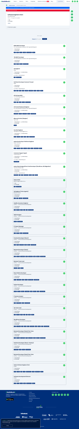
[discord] (65, 395)
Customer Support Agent (20, 153)
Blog (52, 1)
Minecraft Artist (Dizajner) (21, 118)
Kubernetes (36, 148)
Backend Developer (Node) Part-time (24, 331)
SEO (42, 326)
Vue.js (38, 90)
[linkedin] (72, 17)
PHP (14, 90)
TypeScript (31, 90)
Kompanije (33, 1)
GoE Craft (16, 120)
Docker (18, 371)
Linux (15, 136)
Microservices (28, 371)
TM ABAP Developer (19, 57)
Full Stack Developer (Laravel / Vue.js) (23, 82)
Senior (34, 52)
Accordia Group (11, 16)
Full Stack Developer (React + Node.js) (24, 343)
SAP (14, 52)
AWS (15, 102)
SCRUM (18, 233)
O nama (30, 392)
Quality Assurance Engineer (21, 203)
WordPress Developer (19, 319)
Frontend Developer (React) (21, 238)
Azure (18, 383)
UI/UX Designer (17, 214)
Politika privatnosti (32, 396)
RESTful (34, 291)
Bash (22, 136)
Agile (21, 233)
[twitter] (72, 14)
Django (22, 291)
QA (14, 77)
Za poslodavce (60, 1)
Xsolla (15, 366)
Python (20, 113)
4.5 (8, 17)
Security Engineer (18, 130)
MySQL (15, 291)
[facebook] (72, 11)
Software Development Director (22, 376)
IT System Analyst (18, 296)
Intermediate (29, 52)
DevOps (25, 148)
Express (38, 256)
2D (14, 186)
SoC (27, 136)
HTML (25, 326)
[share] (72, 20)
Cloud (21, 52)
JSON (21, 209)
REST (20, 90)
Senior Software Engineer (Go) (22, 365)
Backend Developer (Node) (21, 249)
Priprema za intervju (42, 1)
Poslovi (15, 1)
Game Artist (17, 180)
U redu (7, 425)
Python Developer (18, 284)
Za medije (31, 399)
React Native (31, 279)
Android (18, 209)
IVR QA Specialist (18, 95)
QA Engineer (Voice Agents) (21, 191)
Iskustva (21, 1)
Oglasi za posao (12, 5)
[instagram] (56, 395)
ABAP (17, 52)
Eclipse (24, 52)
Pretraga (44, 38)
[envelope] (68, 395)
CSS (14, 244)
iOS (14, 209)
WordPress (32, 326)
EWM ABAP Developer (19, 45)
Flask (38, 291)
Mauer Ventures (17, 143)
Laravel (26, 90)
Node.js (18, 256)
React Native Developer (20, 273)
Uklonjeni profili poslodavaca (34, 398)
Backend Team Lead (19, 261)
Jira (14, 198)
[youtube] (59, 395)
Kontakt (30, 401)
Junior (15, 125)
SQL (17, 90)
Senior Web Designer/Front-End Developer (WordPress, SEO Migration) (32, 166)
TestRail (20, 198)
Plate (27, 1)
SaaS (23, 90)
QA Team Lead (17, 308)
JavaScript (16, 113)
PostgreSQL (22, 256)
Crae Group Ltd (17, 154)
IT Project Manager (19, 226)
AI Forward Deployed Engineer (21, 107)
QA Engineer (17, 68)
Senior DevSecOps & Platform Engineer (24, 141)
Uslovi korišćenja (32, 395)
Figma (15, 221)
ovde (9, 422)
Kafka (33, 371)
